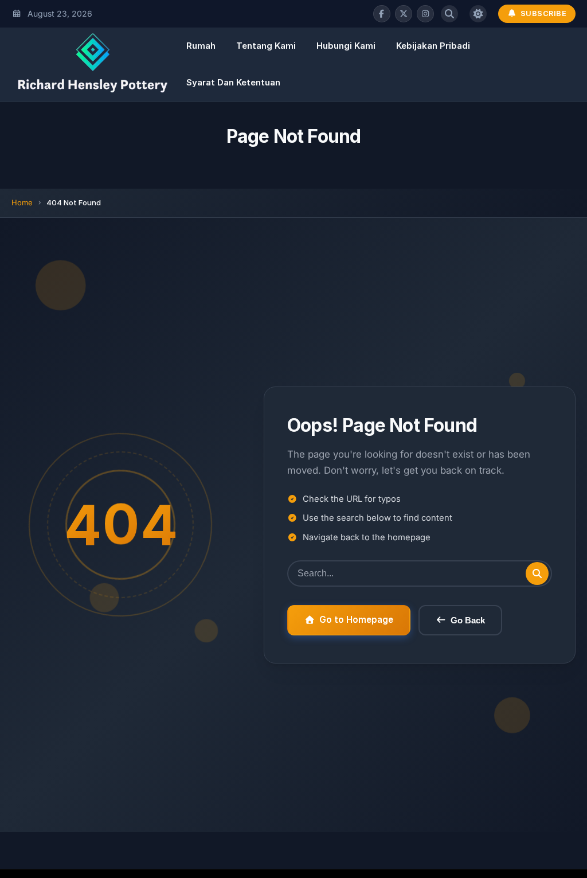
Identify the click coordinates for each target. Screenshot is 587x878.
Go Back (468, 620)
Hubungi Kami (345, 45)
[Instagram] (425, 13)
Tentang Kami (266, 45)
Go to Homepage (356, 619)
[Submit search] (537, 573)
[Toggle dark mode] (478, 13)
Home (22, 202)
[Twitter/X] (403, 13)
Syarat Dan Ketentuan (233, 82)
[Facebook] (381, 13)
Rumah (201, 45)
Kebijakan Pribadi (433, 45)
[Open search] (449, 13)
